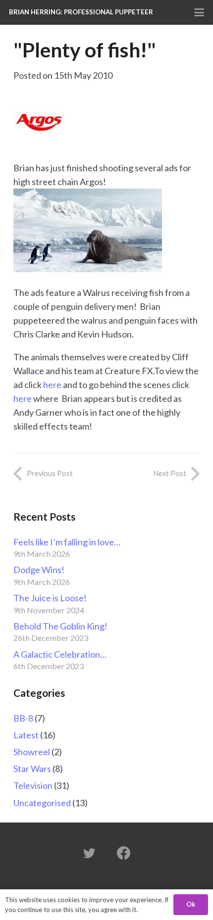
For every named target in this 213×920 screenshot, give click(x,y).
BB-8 (23, 718)
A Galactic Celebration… (59, 654)
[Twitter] (89, 853)
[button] (199, 12)
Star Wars (32, 768)
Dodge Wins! (38, 569)
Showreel (31, 751)
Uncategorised (42, 802)
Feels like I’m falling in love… (66, 541)
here (51, 384)
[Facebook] (123, 853)
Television (33, 785)
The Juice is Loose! (50, 597)
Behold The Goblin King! (60, 626)
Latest (26, 734)
